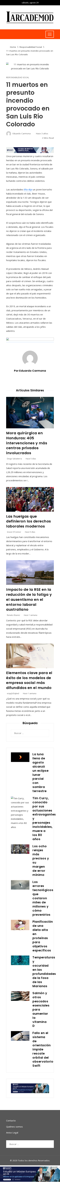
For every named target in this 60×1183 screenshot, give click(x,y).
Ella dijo (28, 189)
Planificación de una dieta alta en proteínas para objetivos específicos (42, 936)
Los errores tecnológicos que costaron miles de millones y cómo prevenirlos (42, 898)
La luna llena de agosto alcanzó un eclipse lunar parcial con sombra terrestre (40, 772)
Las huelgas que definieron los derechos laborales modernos (28, 521)
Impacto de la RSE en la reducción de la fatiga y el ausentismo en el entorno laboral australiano (29, 599)
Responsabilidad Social (17, 77)
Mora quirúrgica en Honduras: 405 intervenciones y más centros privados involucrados (26, 442)
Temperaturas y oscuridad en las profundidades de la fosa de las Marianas (44, 971)
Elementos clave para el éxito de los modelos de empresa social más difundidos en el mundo (29, 680)
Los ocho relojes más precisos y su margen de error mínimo (40, 860)
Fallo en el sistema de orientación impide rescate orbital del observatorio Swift (42, 1049)
